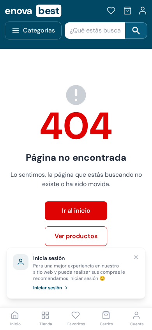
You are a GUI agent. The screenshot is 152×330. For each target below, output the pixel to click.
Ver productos (76, 236)
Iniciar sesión (47, 288)
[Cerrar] (136, 257)
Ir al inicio (76, 210)
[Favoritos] (111, 10)
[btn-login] (142, 10)
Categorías (39, 30)
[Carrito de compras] (127, 10)
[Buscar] (136, 30)
